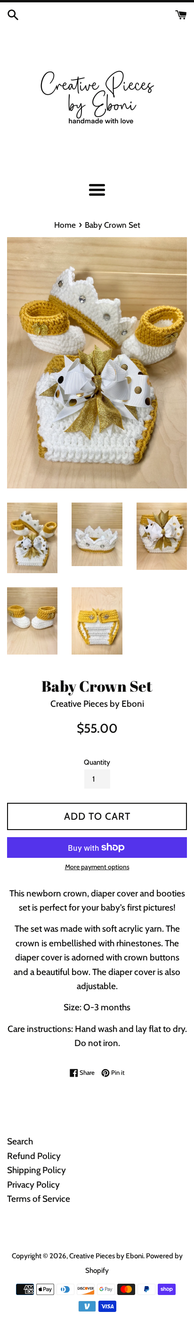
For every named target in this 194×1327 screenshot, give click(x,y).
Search (20, 1141)
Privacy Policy (33, 1184)
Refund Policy (34, 1156)
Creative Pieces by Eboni (106, 1255)
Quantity (97, 762)
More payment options (97, 867)
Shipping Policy (36, 1170)
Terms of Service (38, 1198)
